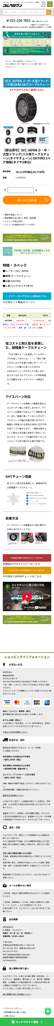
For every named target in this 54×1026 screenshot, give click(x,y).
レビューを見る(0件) (14, 221)
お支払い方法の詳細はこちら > (15, 732)
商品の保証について (13, 214)
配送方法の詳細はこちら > (13, 795)
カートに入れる (27, 200)
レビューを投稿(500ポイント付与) (19, 224)
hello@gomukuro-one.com (17, 27)
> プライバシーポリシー (12, 1008)
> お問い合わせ (9, 1016)
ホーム (8, 61)
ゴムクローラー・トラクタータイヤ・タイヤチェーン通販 (21, 2)
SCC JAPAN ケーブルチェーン (24, 61)
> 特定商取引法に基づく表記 (14, 1012)
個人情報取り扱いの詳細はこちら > (17, 994)
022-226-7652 (20, 20)
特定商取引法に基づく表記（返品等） (21, 218)
